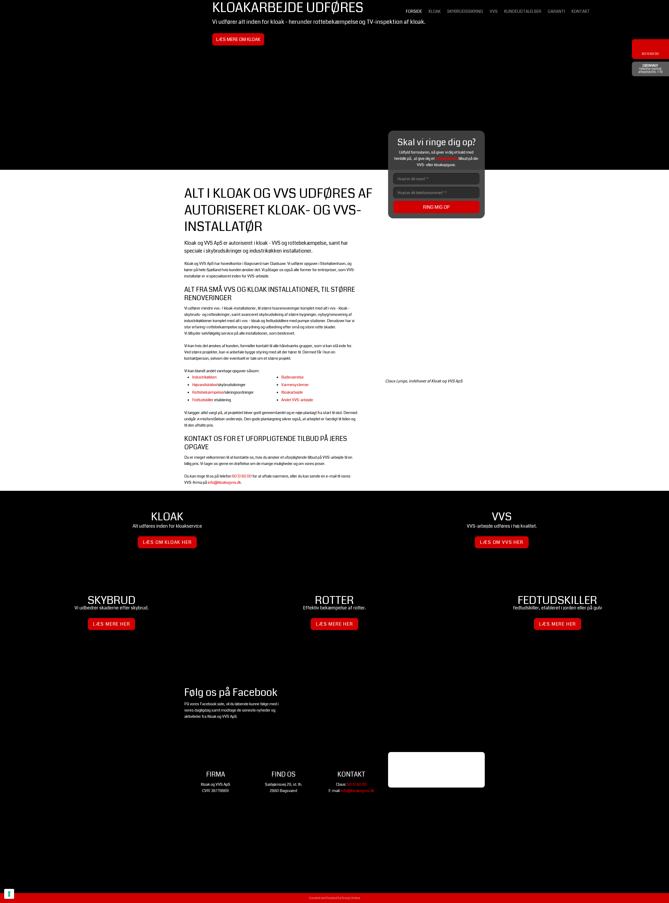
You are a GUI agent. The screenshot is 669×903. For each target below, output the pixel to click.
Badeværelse (292, 377)
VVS (494, 11)
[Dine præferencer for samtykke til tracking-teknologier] (9, 894)
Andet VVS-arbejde (297, 400)
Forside (414, 11)
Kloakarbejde (292, 392)
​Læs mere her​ (557, 624)
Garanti (556, 11)
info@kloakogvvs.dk (224, 482)
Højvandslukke (204, 385)
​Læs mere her (111, 624)
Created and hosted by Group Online (334, 898)
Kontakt (581, 11)
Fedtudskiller (203, 400)
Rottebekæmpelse (207, 392)
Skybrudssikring (465, 11)
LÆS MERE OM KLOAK (238, 39)
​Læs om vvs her (501, 542)
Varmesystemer (295, 385)
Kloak (435, 11)
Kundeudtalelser (522, 11)
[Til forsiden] (56, 53)
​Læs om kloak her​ (167, 542)
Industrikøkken (204, 377)
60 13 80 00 (242, 476)
